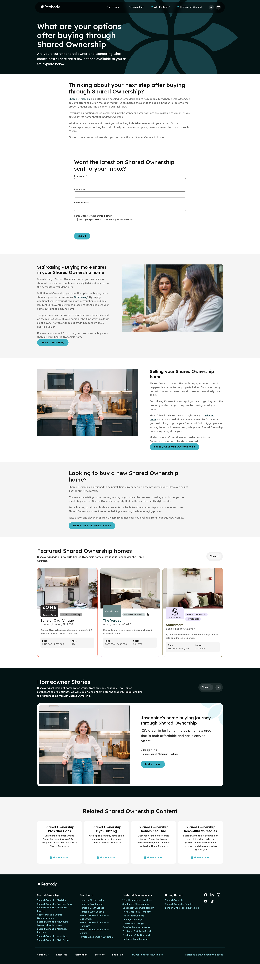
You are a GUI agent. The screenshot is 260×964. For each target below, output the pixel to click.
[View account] (211, 7)
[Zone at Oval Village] (67, 612)
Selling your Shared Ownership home (174, 446)
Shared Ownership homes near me (92, 525)
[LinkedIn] (212, 894)
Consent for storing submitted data (93, 215)
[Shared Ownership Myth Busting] (106, 842)
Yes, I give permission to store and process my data (106, 219)
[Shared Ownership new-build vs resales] (200, 842)
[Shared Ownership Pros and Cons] (59, 842)
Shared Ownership (79, 98)
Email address (82, 202)
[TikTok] (212, 901)
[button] (218, 687)
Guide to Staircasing (52, 342)
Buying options (136, 7)
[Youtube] (205, 901)
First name (80, 176)
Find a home (113, 7)
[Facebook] (205, 894)
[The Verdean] (130, 612)
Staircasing (80, 297)
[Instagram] (218, 894)
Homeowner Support (191, 7)
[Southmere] (193, 612)
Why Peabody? (162, 7)
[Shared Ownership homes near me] (153, 842)
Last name (80, 189)
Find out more (153, 764)
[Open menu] (218, 7)
